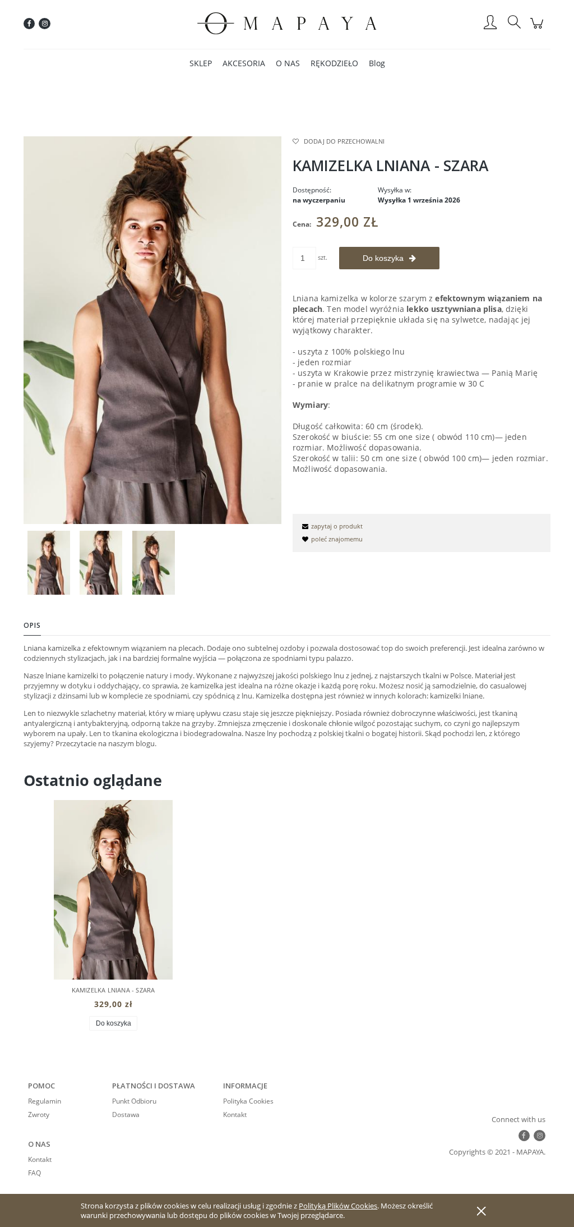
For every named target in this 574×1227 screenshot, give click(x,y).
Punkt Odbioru (134, 1101)
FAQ (34, 1173)
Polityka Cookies (248, 1101)
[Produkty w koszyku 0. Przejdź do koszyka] (538, 29)
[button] (331, 526)
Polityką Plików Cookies (338, 1206)
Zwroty (38, 1114)
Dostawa (126, 1114)
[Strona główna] (287, 23)
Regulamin (44, 1101)
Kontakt (235, 1114)
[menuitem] (200, 63)
